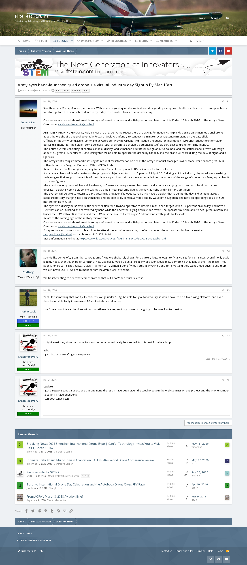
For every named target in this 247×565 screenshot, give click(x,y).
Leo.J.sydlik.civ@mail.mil (57, 234)
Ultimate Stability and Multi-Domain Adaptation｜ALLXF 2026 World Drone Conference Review (90, 460)
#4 (228, 335)
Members (166, 41)
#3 (228, 290)
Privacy (201, 551)
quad (85, 90)
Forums (62, 41)
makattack (28, 311)
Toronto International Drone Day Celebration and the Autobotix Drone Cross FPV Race (86, 484)
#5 (228, 379)
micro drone (62, 90)
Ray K (29, 500)
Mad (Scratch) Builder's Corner (63, 476)
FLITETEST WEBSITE (27, 540)
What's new (90, 41)
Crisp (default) (28, 551)
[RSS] (227, 551)
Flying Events (55, 488)
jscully (30, 488)
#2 (228, 250)
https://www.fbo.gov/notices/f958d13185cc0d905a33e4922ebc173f (123, 238)
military (76, 90)
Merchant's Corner (63, 451)
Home (26, 41)
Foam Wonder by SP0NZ (43, 472)
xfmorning (32, 451)
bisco (194, 463)
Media (143, 41)
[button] (71, 40)
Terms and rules (184, 551)
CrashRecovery (28, 356)
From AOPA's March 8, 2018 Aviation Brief (55, 497)
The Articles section (57, 500)
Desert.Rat (26, 90)
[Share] (223, 101)
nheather (196, 475)
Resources (119, 41)
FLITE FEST (45, 540)
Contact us (166, 551)
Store (43, 41)
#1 (228, 101)
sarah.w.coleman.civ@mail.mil (76, 124)
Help (210, 551)
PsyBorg (28, 272)
